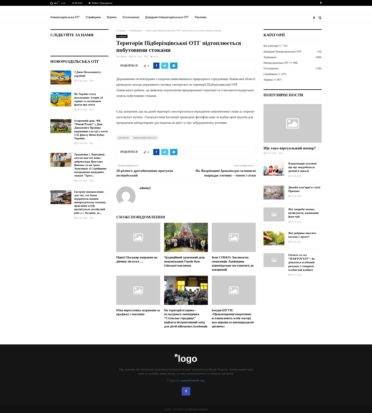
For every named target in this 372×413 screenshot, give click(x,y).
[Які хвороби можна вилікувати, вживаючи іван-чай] (274, 214)
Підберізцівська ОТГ (145, 137)
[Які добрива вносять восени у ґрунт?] (274, 238)
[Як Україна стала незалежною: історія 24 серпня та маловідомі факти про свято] (60, 99)
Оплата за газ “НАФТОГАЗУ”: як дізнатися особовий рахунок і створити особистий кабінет (301, 262)
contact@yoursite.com (192, 380)
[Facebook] (315, 18)
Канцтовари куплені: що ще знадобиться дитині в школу (302, 167)
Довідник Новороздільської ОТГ (167, 17)
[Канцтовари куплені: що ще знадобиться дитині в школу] (274, 169)
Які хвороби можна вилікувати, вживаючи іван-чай (303, 213)
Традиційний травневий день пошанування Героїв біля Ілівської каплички (184, 261)
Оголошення (130, 17)
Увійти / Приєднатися (101, 2)
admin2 (123, 56)
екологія (123, 137)
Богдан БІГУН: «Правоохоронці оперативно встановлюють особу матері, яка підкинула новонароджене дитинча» (233, 318)
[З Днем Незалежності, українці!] (60, 77)
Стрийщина (93, 17)
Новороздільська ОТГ (65, 17)
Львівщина (270, 57)
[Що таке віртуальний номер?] (293, 123)
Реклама (201, 17)
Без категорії (271, 45)
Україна (112, 17)
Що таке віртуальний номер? (290, 148)
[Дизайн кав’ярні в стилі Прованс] (274, 193)
